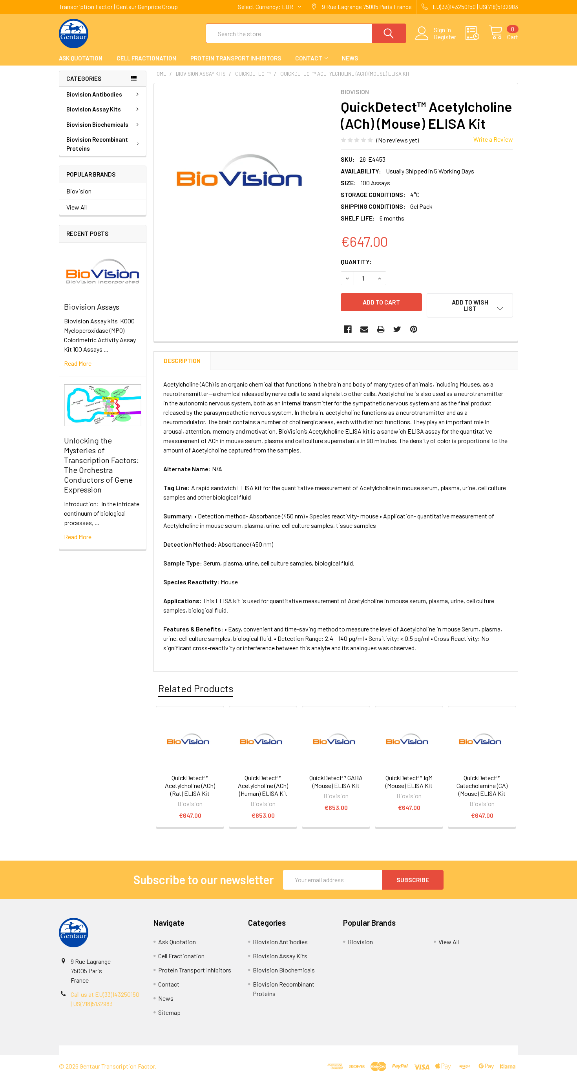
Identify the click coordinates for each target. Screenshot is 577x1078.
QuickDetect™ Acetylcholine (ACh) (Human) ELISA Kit (263, 785)
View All (76, 207)
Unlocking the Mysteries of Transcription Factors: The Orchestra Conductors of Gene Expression (101, 465)
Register (445, 36)
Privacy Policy (460, 1050)
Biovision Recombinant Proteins (97, 144)
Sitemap (169, 1012)
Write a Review (493, 139)
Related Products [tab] (195, 688)
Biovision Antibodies (94, 94)
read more (77, 363)
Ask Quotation (80, 58)
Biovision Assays (91, 306)
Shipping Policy (231, 1050)
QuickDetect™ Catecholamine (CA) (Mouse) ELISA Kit (482, 785)
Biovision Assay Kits (93, 109)
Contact (308, 58)
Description (182, 360)
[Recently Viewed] (477, 33)
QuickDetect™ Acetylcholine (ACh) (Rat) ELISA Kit (190, 785)
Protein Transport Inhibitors (235, 58)
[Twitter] (397, 329)
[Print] (381, 329)
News (350, 58)
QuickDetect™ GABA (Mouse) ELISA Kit (336, 781)
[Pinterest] (414, 329)
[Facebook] (348, 329)
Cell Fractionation (146, 58)
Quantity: (356, 261)
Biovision (78, 191)
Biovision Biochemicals (97, 124)
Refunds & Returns (346, 1050)
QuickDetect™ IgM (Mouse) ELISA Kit (409, 781)
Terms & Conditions (116, 1050)
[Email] (364, 329)
